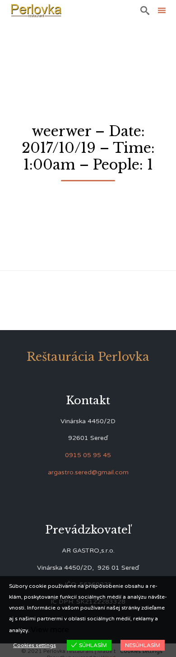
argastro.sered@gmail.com (88, 472)
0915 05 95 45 (88, 455)
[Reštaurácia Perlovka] (36, 10)
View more (50, 629)
